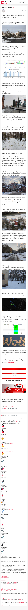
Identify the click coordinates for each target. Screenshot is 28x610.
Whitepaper (6, 588)
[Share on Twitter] (12, 408)
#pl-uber (11, 399)
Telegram (15, 583)
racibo (8, 11)
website (15, 582)
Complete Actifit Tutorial (5, 590)
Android (4, 360)
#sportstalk (21, 399)
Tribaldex (20, 599)
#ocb (15, 401)
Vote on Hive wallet (4, 577)
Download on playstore (5, 584)
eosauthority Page (22, 602)
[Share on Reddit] (13, 408)
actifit (4, 415)
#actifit (3, 399)
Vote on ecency (4, 576)
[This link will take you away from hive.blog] (12, 383)
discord (8, 582)
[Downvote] (4, 406)
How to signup (3, 589)
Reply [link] (5, 408)
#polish (7, 399)
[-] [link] (25, 415)
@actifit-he (10, 599)
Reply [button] (10, 605)
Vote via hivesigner (4, 578)
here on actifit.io (10, 362)
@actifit (16, 421)
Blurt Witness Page (18, 600)
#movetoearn (4, 401)
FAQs (2, 588)
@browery (11, 443)
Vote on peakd (3, 575)
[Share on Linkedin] (15, 408)
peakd (22, 596)
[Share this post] (16, 408)
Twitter (7, 583)
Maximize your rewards (12, 589)
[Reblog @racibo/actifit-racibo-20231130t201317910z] (2, 408)
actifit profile (17, 596)
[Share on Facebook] (10, 408)
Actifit (14, 11)
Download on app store (15, 584)
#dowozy (15, 399)
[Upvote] (2, 406)
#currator (19, 401)
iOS (9, 360)
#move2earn (10, 401)
